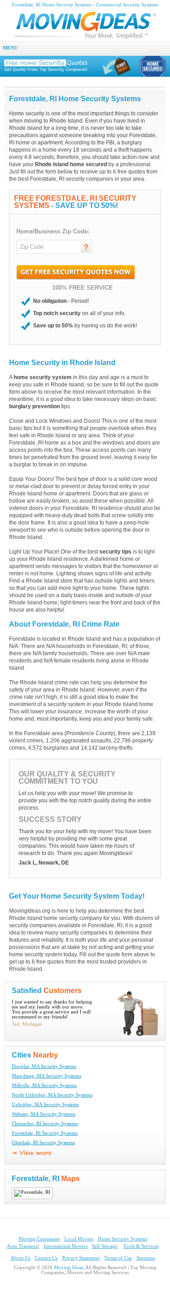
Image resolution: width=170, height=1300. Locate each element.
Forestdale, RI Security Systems (45, 1133)
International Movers (65, 1246)
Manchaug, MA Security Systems (46, 1075)
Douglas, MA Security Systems (44, 1066)
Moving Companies (39, 1238)
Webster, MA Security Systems (43, 1114)
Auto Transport (23, 1246)
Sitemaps (145, 1258)
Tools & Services (141, 1246)
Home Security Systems (122, 1238)
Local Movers (78, 1238)
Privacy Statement (81, 1258)
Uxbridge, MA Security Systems (45, 1104)
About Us (20, 1258)
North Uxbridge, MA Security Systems (52, 1094)
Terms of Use (118, 1258)
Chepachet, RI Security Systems (45, 1123)
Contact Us (46, 1258)
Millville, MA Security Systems (44, 1085)
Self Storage (104, 1246)
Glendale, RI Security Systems (43, 1142)
